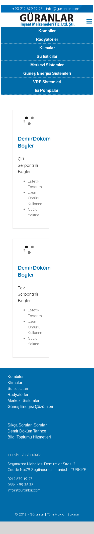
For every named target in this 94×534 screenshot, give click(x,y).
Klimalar (47, 48)
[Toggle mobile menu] (89, 21)
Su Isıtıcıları (18, 388)
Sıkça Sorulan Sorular (27, 425)
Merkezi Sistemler (47, 65)
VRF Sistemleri (47, 82)
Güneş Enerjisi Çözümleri (30, 406)
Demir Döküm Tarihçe (27, 431)
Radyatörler (47, 39)
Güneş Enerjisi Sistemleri (47, 73)
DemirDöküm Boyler (34, 142)
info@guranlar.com (62, 8)
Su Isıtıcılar (47, 56)
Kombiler (47, 31)
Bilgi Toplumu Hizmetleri (29, 437)
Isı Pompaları (47, 90)
